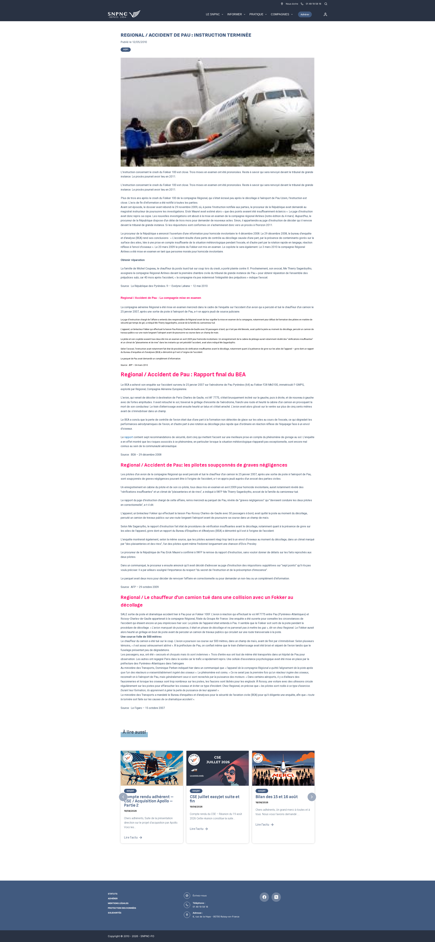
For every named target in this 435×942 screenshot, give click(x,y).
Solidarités (114, 912)
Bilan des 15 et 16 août (211, 796)
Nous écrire (292, 3)
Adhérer (305, 14)
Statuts (112, 893)
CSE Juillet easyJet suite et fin (149, 799)
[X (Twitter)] (276, 897)
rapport (128, 437)
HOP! (125, 49)
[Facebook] (264, 897)
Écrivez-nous (200, 895)
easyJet (130, 790)
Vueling (261, 790)
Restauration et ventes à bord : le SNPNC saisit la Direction (279, 801)
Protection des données (122, 908)
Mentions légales (118, 903)
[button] (123, 797)
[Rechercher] (326, 4)
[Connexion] (325, 14)
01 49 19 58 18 (200, 906)
